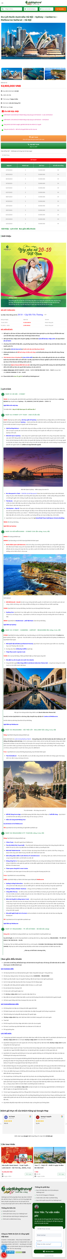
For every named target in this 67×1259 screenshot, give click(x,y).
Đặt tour (33, 138)
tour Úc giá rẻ (18, 376)
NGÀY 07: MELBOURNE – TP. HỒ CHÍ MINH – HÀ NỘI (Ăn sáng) (27, 929)
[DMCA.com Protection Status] (20, 1252)
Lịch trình (14, 228)
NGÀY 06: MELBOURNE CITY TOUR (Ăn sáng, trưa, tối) (24, 833)
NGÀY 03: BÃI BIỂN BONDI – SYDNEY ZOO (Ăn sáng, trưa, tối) (27, 531)
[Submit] (2, 9)
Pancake (51, 1255)
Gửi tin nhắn (50, 1251)
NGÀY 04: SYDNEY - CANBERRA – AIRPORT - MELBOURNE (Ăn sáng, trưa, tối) (33, 630)
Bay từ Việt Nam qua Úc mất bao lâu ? (24, 409)
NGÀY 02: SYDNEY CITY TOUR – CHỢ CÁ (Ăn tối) (22, 415)
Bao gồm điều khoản (27, 228)
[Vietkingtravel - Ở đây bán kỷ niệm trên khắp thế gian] (33, 3)
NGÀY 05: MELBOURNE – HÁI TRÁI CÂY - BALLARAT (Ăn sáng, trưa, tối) (30, 730)
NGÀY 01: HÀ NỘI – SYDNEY (15, 394)
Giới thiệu (5, 228)
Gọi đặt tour (34, 145)
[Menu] (2, 3)
